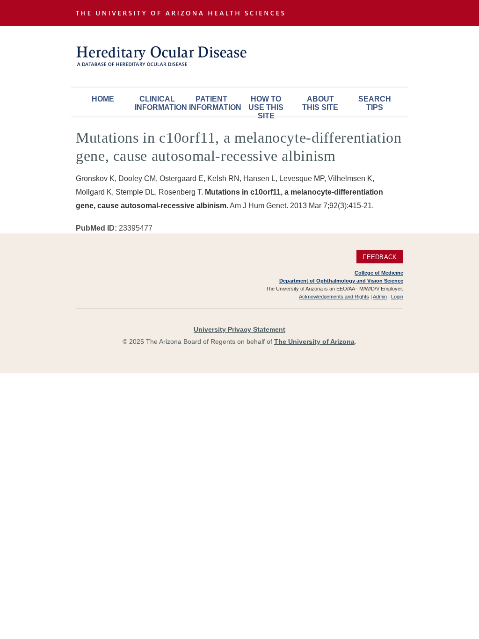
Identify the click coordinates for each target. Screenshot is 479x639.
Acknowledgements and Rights (334, 296)
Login (397, 296)
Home (103, 99)
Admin (380, 296)
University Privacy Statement (239, 329)
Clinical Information (159, 103)
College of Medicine (379, 273)
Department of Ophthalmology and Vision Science (341, 280)
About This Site (320, 103)
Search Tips (374, 103)
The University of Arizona (314, 341)
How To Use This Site (265, 105)
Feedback (380, 257)
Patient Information (214, 103)
